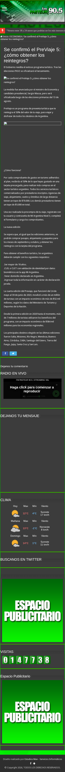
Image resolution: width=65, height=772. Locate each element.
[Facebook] (31, 763)
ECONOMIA (16, 36)
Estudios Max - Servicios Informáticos (43, 759)
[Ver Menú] (4, 9)
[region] (32, 610)
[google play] (34, 763)
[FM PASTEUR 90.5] (32, 11)
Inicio (5, 36)
